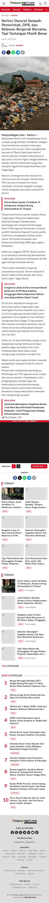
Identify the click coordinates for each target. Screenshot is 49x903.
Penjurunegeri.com (20, 895)
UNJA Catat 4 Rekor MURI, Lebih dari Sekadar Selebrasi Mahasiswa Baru (28, 708)
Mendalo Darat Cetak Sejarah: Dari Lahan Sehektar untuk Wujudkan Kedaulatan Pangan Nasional (27, 746)
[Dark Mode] (41, 3)
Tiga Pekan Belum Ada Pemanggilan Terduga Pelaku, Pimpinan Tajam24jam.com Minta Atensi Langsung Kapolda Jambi (13, 566)
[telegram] (24, 832)
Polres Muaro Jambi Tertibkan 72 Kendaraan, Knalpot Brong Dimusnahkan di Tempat (22, 205)
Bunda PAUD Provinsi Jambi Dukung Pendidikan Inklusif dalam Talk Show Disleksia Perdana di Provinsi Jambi (27, 786)
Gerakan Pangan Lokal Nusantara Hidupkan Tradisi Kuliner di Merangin (28, 759)
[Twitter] (8, 52)
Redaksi (19, 45)
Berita (14, 15)
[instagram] (28, 832)
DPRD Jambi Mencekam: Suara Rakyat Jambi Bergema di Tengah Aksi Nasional (28, 721)
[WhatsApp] (13, 52)
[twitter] (16, 832)
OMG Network (30, 897)
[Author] (4, 45)
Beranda (5, 15)
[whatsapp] (20, 832)
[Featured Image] (24, 129)
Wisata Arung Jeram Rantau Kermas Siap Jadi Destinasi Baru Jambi (27, 696)
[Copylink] (23, 52)
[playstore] (30, 842)
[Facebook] (4, 52)
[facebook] (12, 832)
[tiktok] (37, 832)
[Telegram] (18, 52)
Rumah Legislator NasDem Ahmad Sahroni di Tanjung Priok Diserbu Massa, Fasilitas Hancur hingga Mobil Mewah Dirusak (28, 774)
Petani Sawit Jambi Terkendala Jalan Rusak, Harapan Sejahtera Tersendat (28, 733)
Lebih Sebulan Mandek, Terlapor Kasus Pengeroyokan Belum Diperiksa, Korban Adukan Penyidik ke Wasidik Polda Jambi (35, 510)
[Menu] (4, 3)
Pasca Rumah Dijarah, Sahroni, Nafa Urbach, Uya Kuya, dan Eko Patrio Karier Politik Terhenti (27, 800)
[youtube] (32, 832)
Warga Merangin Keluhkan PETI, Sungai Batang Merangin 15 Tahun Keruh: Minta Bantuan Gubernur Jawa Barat (28, 685)
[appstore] (19, 842)
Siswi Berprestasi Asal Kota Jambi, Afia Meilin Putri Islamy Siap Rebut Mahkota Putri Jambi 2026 (36, 563)
